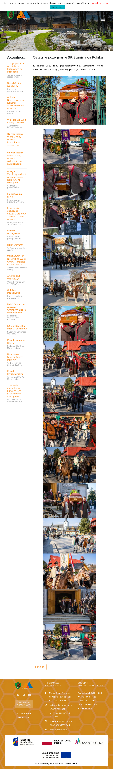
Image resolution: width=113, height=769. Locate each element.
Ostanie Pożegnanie (13, 232)
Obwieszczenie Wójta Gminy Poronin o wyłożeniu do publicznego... (15, 158)
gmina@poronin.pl (59, 730)
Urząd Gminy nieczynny (14, 84)
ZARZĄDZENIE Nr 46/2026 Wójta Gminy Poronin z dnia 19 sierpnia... (16, 260)
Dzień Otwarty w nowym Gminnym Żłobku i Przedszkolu (16, 308)
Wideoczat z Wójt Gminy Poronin (16, 121)
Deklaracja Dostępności (24, 703)
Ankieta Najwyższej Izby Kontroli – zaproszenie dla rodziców (15, 103)
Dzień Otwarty (15, 245)
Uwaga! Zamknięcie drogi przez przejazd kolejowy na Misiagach (16, 177)
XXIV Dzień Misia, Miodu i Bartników (17, 327)
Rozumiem (57, 7)
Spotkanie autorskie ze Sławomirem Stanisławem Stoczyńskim (14, 391)
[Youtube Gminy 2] (30, 695)
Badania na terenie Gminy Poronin (15, 357)
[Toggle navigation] (103, 19)
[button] (39, 667)
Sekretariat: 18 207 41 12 (61, 705)
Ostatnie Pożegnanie (13, 291)
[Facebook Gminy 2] (18, 695)
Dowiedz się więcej (99, 3)
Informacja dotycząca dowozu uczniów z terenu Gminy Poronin (16, 214)
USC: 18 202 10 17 (57, 709)
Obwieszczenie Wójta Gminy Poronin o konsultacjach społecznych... (15, 140)
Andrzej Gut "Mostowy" (13, 277)
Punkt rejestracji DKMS (16, 341)
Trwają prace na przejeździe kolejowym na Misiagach (15, 67)
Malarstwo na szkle (14, 195)
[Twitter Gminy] (24, 695)
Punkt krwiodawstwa (15, 372)
